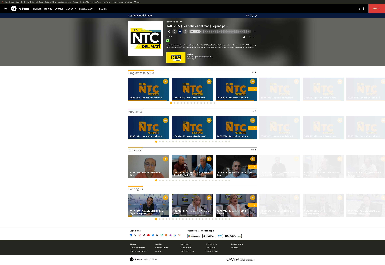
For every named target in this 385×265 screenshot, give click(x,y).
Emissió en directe (237, 244)
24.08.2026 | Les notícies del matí (320, 97)
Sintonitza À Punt (211, 244)
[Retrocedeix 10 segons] (174, 31)
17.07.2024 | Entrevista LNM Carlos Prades (277, 212)
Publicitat (158, 244)
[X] (252, 16)
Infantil (102, 9)
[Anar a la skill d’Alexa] (220, 236)
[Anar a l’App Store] (208, 236)
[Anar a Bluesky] (153, 235)
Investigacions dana (64, 2)
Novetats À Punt (85, 2)
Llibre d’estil (235, 247)
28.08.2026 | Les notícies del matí (146, 97)
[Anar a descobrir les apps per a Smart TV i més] (233, 236)
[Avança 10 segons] (185, 31)
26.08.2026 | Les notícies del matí (233, 97)
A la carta (71, 9)
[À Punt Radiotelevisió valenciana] (140, 259)
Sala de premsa (185, 244)
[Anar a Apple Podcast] (170, 235)
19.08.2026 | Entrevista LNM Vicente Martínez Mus (278, 173)
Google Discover (117, 2)
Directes (376, 8)
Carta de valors (210, 247)
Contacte (133, 244)
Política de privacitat (187, 251)
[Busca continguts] (359, 8)
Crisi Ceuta (30, 2)
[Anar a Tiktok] (144, 235)
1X (254, 31)
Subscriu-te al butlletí (162, 247)
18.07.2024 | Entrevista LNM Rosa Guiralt (233, 212)
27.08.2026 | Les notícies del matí (189, 97)
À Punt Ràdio (96, 2)
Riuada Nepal (20, 2)
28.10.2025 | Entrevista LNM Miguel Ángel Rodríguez (147, 212)
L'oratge (75, 2)
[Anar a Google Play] (194, 236)
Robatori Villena (50, 2)
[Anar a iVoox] (166, 235)
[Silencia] (168, 31)
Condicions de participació (138, 251)
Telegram (137, 2)
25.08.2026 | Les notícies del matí (277, 97)
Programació (86, 9)
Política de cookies (212, 251)
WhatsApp (128, 2)
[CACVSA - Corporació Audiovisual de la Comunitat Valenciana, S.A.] (240, 259)
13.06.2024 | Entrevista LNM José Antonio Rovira (320, 212)
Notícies (37, 9)
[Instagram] (256, 16)
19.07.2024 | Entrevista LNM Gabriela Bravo (191, 212)
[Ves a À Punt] (20, 8)
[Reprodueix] (180, 31)
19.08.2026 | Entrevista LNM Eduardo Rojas (235, 173)
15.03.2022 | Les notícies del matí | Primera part (199, 58)
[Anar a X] (135, 235)
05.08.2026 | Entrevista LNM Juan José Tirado (322, 173)
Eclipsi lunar (39, 2)
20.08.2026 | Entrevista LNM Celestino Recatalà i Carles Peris (191, 173)
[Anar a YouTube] (148, 235)
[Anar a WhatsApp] (162, 235)
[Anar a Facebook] (131, 235)
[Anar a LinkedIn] (175, 235)
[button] (171, 103)
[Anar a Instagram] (140, 235)
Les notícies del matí (140, 15)
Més (252, 72)
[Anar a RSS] (179, 235)
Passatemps (106, 2)
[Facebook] (247, 16)
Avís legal (158, 251)
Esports (48, 9)
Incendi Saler (9, 2)
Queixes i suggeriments (137, 247)
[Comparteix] (250, 37)
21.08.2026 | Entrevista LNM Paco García (146, 173)
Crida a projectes (186, 247)
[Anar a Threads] (157, 235)
